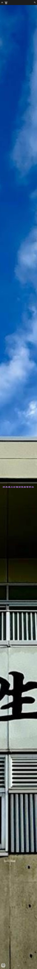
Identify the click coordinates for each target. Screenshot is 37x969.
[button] (2, 2)
